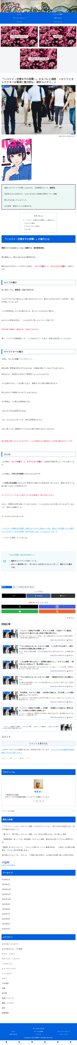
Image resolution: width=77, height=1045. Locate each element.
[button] (63, 596)
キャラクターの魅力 (33, 226)
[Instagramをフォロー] (57, 607)
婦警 (22, 587)
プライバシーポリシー (63, 1031)
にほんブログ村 (7, 865)
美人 (33, 587)
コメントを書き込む (38, 743)
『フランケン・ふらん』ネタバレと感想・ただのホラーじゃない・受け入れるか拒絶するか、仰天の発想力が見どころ (38, 827)
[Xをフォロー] (20, 607)
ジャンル (38, 1034)
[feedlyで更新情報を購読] (20, 611)
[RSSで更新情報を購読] (57, 611)
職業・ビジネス (7, 587)
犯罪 (27, 587)
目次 (35, 216)
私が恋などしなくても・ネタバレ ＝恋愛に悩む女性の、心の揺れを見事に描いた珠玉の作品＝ (38, 855)
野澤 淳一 (38, 792)
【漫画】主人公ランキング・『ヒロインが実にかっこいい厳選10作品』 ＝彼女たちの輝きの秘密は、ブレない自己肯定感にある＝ (38, 848)
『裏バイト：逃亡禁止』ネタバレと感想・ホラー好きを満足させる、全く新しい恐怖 (34, 834)
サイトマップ (64, 1034)
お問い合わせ (13, 1034)
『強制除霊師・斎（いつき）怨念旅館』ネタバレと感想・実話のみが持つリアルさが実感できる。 (37, 840)
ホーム (13, 1031)
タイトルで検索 (38, 1031)
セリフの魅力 (30, 223)
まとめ (28, 229)
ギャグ (16, 587)
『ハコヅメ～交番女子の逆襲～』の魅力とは (39, 220)
